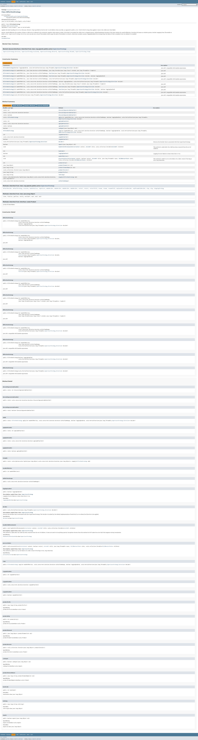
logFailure (42, 188)
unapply (61, 177)
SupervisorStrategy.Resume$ (66, 51)
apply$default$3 (63, 126)
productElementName (64, 167)
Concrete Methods (42, 105)
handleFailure (34, 188)
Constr (16, 6)
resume (100, 188)
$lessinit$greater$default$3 (67, 115)
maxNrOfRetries (63, 156)
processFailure (63, 158)
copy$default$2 (63, 137)
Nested (7, 6)
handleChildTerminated (65, 146)
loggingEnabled (63, 153)
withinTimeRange (63, 181)
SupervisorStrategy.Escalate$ (30, 51)
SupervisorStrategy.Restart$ (48, 51)
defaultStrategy (17, 188)
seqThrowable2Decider (139, 188)
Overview (2, 1)
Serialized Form (6, 38)
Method (21, 6)
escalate (25, 188)
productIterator (63, 170)
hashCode (61, 151)
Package (8, 1)
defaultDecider (7, 188)
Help (31, 1)
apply (60, 117)
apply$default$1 (63, 121)
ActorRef (88, 146)
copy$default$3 (63, 139)
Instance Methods (29, 105)
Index (28, 1)
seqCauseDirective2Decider (124, 188)
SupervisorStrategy (12, 25)
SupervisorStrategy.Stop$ (82, 51)
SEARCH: (179, 4)
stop (148, 188)
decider (61, 141)
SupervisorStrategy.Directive (11, 51)
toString (61, 174)
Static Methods (17, 105)
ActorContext (76, 146)
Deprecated (23, 1)
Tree (17, 1)
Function (51, 73)
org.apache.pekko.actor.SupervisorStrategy (16, 16)
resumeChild (111, 188)
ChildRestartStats (124, 158)
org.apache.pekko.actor (13, 9)
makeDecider (49, 188)
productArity (62, 162)
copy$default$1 (63, 134)
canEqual (61, 128)
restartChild (93, 188)
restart (81, 188)
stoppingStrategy (159, 188)
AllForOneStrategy (8, 67)
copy (60, 130)
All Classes (3, 4)
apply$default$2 (63, 123)
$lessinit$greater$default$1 (67, 110)
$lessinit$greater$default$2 (67, 112)
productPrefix (63, 172)
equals (60, 144)
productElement (63, 165)
